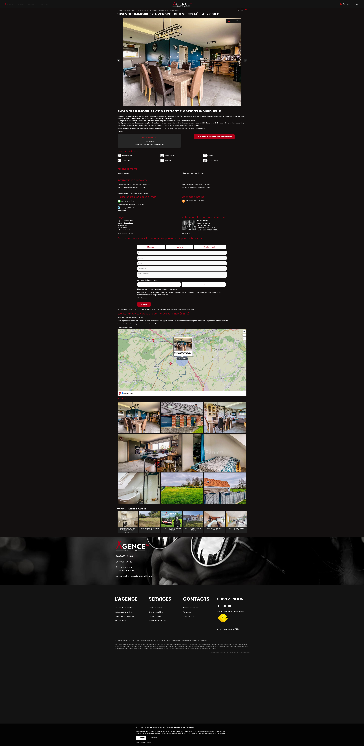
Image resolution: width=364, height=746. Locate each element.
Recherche (9, 4)
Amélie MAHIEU (202, 221)
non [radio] (203, 284)
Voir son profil (186, 233)
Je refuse (154, 737)
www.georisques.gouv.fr (197, 128)
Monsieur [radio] (151, 247)
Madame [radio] (179, 247)
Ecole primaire (128, 393)
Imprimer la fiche (123, 194)
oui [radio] (159, 284)
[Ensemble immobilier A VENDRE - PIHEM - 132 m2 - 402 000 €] (182, 62)
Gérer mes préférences (143, 742)
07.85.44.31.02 (210, 228)
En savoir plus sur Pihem (125, 327)
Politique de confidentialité (186, 309)
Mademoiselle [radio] (210, 247)
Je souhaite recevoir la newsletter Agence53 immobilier (158, 289)
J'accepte (141, 738)
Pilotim (248, 652)
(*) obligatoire (142, 298)
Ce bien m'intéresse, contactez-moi (214, 136)
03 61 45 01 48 (125, 230)
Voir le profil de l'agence (125, 233)
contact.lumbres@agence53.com (135, 576)
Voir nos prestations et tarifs (139, 194)
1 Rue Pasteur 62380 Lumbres (126, 569)
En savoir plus (122, 210)
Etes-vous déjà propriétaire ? (147, 280)
